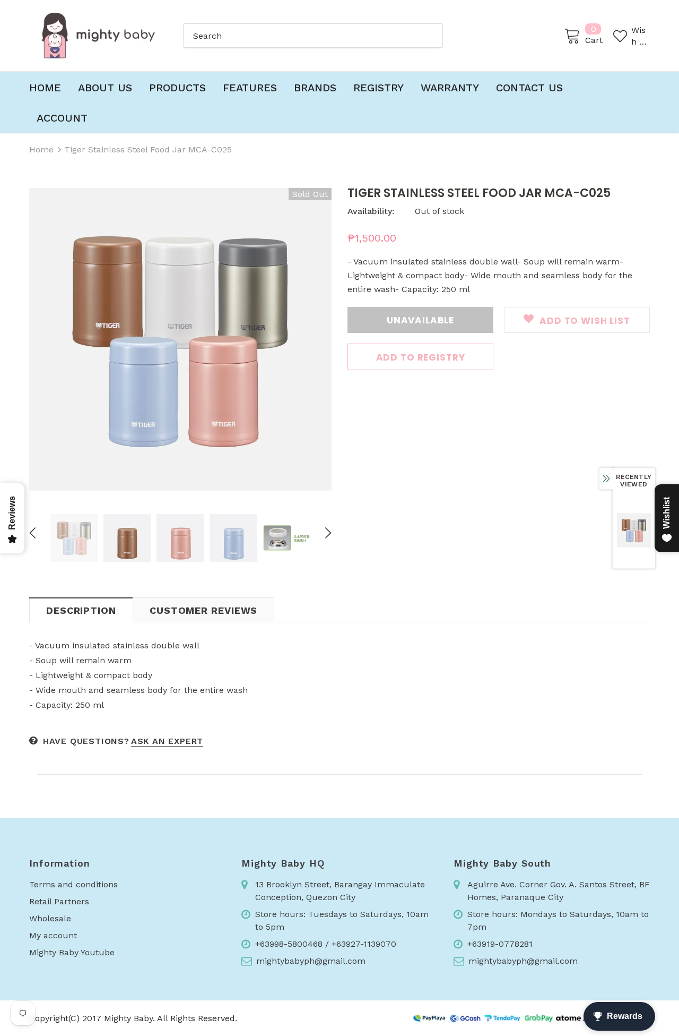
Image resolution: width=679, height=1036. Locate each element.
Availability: (370, 211)
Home (41, 149)
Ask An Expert (167, 741)
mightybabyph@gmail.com (310, 961)
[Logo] (98, 36)
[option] (180, 339)
